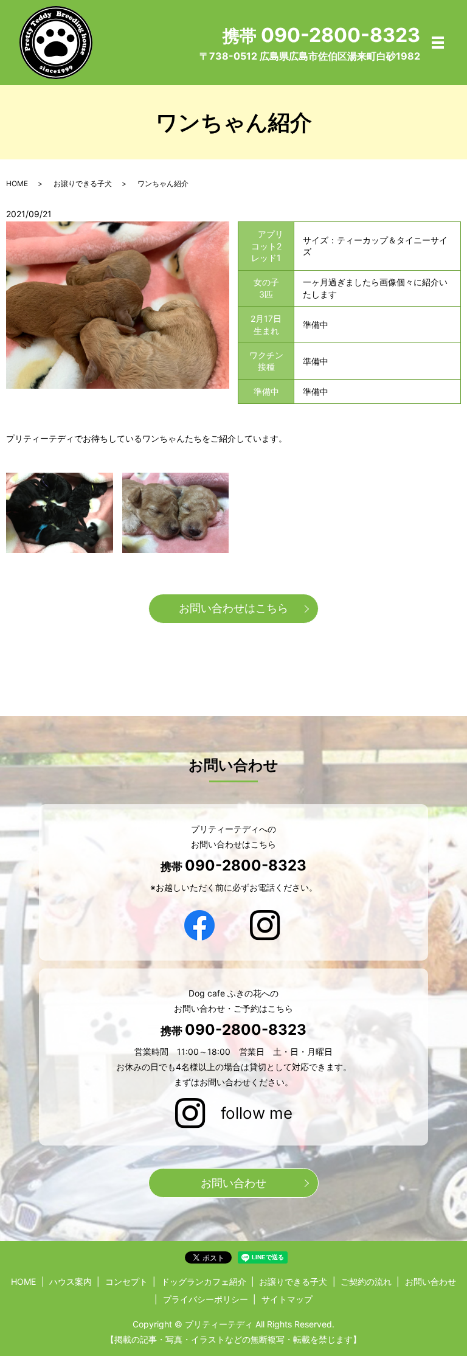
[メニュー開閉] (438, 43)
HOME (17, 183)
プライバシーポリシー (205, 1299)
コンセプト (126, 1281)
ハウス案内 (70, 1281)
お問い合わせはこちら (233, 608)
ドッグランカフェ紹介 (203, 1281)
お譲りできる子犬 (83, 183)
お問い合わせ (233, 1183)
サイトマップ (287, 1299)
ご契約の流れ (366, 1281)
